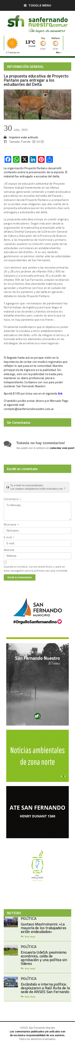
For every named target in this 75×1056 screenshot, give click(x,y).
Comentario (12, 499)
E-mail (9, 537)
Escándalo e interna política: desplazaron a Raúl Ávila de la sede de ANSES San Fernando (45, 987)
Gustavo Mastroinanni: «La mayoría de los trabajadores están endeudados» (43, 927)
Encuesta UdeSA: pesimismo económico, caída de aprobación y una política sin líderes (44, 957)
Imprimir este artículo (23, 137)
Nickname (11, 524)
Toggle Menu (40, 5)
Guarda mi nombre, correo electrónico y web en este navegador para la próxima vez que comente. (36, 569)
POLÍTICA (28, 918)
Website (9, 550)
